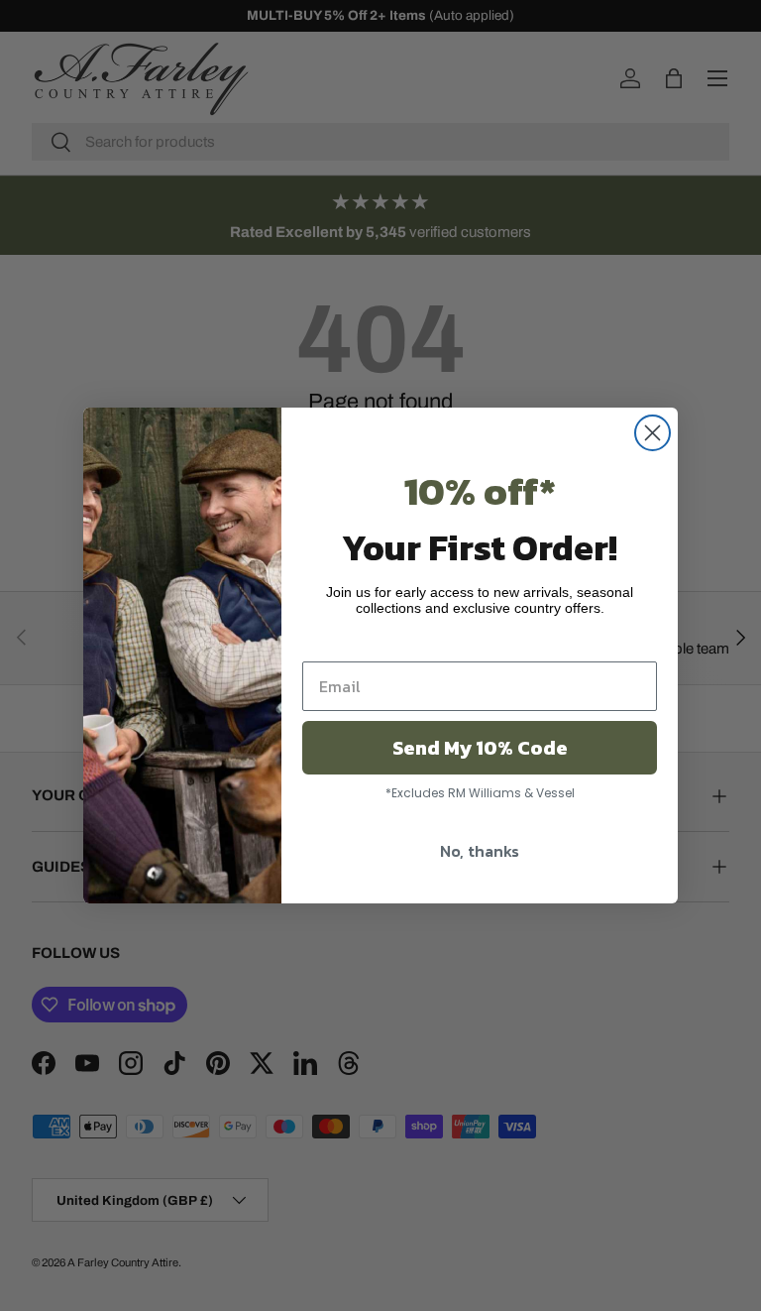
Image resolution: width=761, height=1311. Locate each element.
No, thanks (479, 851)
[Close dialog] (652, 433)
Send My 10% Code (480, 748)
